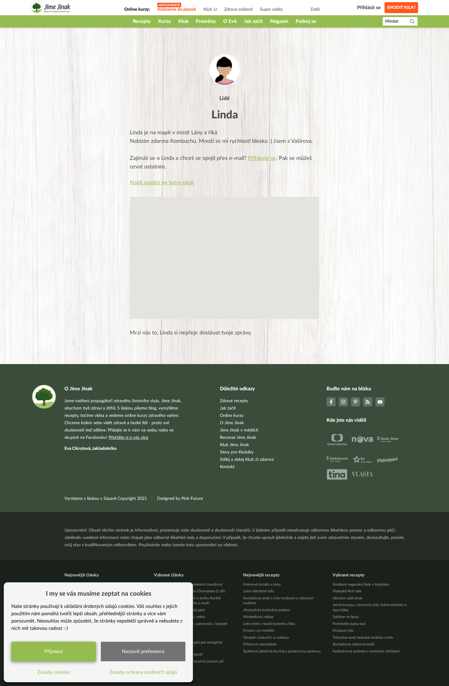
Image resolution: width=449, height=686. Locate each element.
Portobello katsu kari (349, 624)
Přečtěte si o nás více (128, 437)
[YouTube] (380, 401)
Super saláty (271, 9)
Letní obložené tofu (258, 591)
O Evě (230, 21)
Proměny (206, 21)
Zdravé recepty (234, 401)
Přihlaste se (262, 158)
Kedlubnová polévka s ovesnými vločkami (366, 651)
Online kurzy (231, 415)
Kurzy (164, 21)
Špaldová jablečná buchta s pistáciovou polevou (282, 651)
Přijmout (53, 651)
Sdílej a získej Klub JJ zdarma (247, 459)
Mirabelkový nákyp (258, 617)
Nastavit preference (143, 651)
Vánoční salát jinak (348, 598)
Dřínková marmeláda (259, 644)
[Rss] (367, 401)
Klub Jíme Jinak (234, 445)
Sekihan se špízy (346, 617)
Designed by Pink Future (180, 498)
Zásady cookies (53, 672)
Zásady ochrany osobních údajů (143, 672)
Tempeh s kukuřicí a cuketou (266, 637)
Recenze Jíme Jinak (238, 437)
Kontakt (227, 467)
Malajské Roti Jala (347, 591)
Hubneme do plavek (176, 9)
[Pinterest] (355, 401)
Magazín (279, 21)
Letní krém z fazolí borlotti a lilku (269, 624)
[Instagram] (343, 401)
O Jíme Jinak (232, 423)
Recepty (142, 21)
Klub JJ (210, 9)
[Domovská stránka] (51, 8)
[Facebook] (331, 401)
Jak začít (253, 21)
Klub (183, 21)
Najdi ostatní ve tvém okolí (162, 183)
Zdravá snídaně (238, 9)
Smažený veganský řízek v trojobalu (361, 584)
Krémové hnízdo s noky (262, 584)
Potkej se (306, 21)
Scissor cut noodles (258, 630)
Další (315, 9)
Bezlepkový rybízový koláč (354, 644)
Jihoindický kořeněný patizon (266, 610)
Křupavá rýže (343, 630)
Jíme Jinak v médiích (239, 430)
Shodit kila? (401, 7)
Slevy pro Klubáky (237, 452)
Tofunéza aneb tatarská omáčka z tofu (363, 637)
